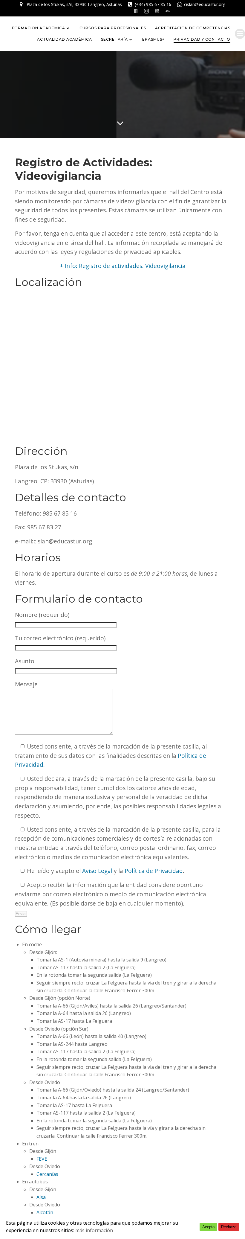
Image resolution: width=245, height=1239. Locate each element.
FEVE (41, 1159)
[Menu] (240, 34)
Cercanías (47, 1174)
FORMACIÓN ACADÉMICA (38, 28)
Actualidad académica (64, 39)
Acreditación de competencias (192, 28)
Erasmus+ (153, 39)
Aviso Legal (97, 871)
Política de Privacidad (154, 871)
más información (94, 1230)
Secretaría (114, 39)
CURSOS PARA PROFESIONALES (112, 28)
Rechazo (228, 1227)
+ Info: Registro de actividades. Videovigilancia (123, 266)
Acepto (208, 1227)
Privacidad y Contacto (202, 39)
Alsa (41, 1197)
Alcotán (44, 1212)
